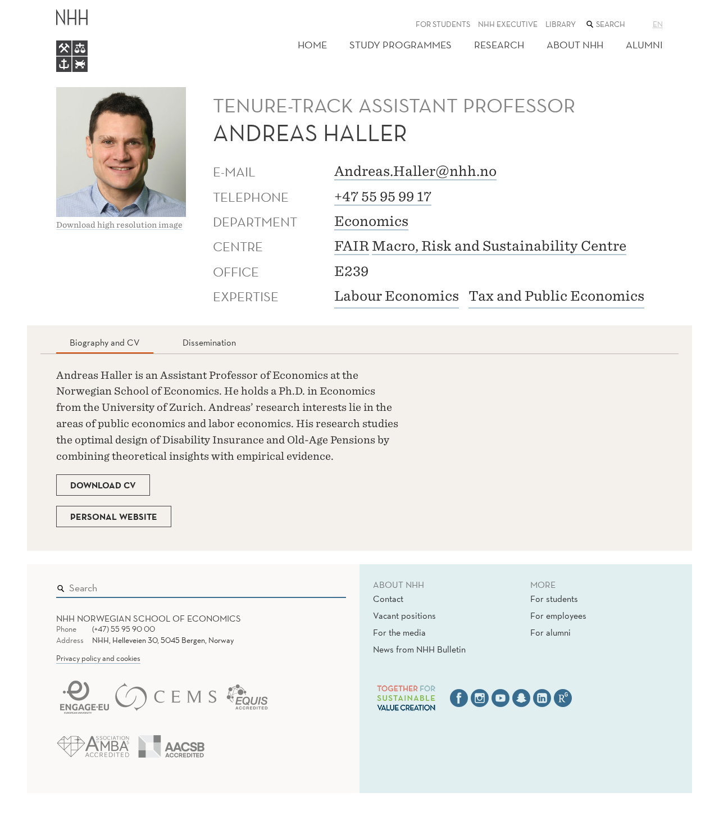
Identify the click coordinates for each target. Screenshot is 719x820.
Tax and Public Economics (556, 296)
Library (560, 24)
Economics (371, 221)
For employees (558, 615)
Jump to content (34, 7)
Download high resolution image (119, 224)
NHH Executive (508, 24)
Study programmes (400, 44)
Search (321, 585)
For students (443, 24)
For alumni (550, 632)
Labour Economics (396, 296)
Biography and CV (105, 342)
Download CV (103, 485)
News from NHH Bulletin (419, 649)
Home (312, 44)
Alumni (644, 44)
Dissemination (209, 342)
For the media (399, 632)
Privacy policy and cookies (98, 658)
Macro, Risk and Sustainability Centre (499, 246)
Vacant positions (404, 615)
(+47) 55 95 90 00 (123, 629)
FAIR (351, 246)
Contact (388, 598)
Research (499, 44)
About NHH (575, 44)
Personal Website (113, 516)
